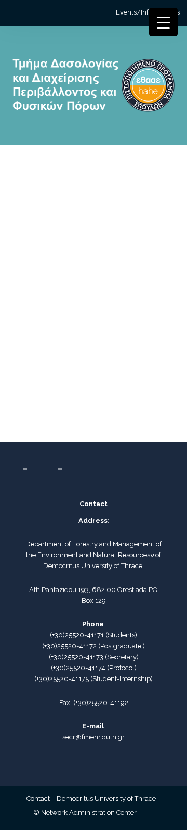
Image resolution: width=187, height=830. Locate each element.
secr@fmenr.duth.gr (93, 737)
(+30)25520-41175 (61, 679)
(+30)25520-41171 (77, 635)
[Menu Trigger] (163, 22)
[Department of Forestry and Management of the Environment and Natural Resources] (93, 89)
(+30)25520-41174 (78, 668)
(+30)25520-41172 (69, 646)
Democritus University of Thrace (106, 798)
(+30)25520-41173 (76, 657)
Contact (38, 798)
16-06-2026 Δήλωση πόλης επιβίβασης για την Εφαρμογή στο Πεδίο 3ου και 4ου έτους (88, 295)
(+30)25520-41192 (100, 703)
